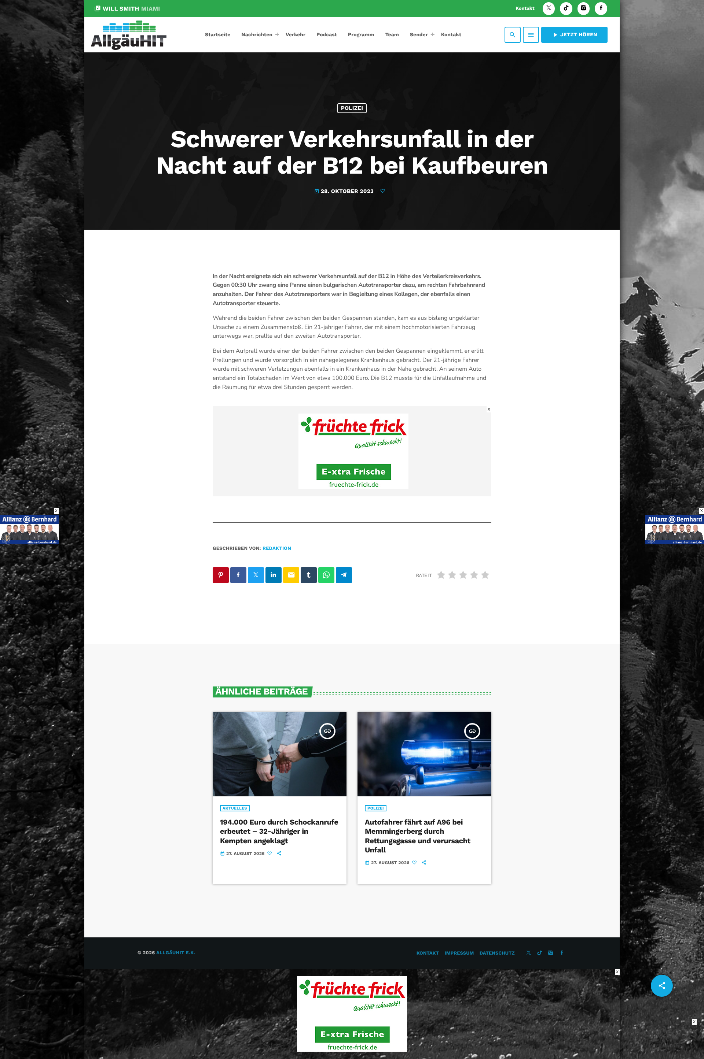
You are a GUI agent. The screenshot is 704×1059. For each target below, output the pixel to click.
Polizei (352, 108)
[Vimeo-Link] (128, 34)
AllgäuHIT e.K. (175, 953)
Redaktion (277, 548)
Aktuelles (235, 808)
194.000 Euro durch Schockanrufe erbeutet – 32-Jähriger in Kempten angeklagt (279, 831)
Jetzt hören (574, 34)
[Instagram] (584, 8)
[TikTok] (566, 8)
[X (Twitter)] (549, 8)
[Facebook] (601, 8)
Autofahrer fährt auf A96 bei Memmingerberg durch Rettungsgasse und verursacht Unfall (417, 836)
